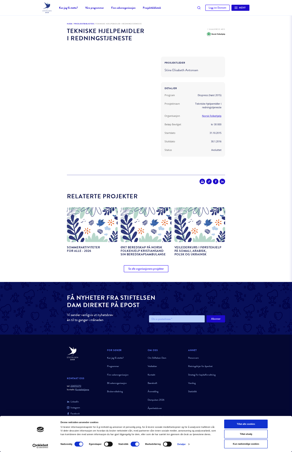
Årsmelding (153, 391)
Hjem (69, 24)
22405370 (75, 386)
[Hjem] (85, 353)
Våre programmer (94, 8)
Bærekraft (152, 383)
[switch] (108, 444)
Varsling (192, 383)
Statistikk (192, 391)
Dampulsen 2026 (156, 400)
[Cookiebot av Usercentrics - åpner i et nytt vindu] (40, 446)
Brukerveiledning (115, 391)
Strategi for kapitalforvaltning (202, 375)
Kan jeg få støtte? (68, 8)
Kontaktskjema (82, 389)
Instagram (75, 407)
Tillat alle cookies (246, 424)
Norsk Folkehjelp (211, 116)
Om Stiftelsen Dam (157, 358)
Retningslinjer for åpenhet (200, 366)
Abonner (216, 319)
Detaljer (181, 444)
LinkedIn (75, 401)
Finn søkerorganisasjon (123, 8)
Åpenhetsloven (155, 408)
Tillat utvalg (246, 434)
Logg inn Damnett (217, 7)
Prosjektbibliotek (152, 8)
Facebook (75, 413)
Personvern (193, 358)
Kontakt (151, 375)
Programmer (113, 366)
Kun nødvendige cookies (246, 444)
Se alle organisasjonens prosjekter (146, 269)
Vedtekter (152, 366)
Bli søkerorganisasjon (117, 383)
